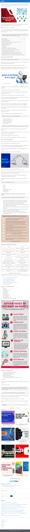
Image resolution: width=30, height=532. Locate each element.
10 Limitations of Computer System (8, 278)
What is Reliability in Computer (7, 283)
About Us (2, 526)
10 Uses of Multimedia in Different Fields (9, 279)
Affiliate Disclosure (4, 521)
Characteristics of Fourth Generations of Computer (10, 282)
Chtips (2, 1)
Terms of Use (3, 522)
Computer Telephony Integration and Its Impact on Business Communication (11, 511)
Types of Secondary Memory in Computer (9, 281)
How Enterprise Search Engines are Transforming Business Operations (11, 505)
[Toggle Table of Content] (24, 39)
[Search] (11, 496)
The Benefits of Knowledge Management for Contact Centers (9, 502)
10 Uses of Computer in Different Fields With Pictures (10, 277)
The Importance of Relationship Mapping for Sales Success (9, 508)
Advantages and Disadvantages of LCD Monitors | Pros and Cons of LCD (11, 51)
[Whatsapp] (10, 480)
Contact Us (2, 519)
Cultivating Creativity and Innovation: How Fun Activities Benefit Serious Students (12, 510)
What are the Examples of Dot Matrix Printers (8, 486)
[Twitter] (13, 480)
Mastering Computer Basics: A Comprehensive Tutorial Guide (9, 515)
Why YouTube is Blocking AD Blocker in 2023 (8, 50)
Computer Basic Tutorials (6, 284)
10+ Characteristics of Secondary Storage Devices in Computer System (11, 49)
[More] (18, 480)
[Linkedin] (14, 480)
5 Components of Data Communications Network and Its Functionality (11, 485)
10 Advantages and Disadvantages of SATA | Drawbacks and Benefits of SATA (12, 53)
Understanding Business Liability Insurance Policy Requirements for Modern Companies (13, 507)
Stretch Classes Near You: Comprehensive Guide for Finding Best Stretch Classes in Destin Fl (14, 504)
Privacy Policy (3, 525)
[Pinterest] (16, 480)
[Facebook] (11, 480)
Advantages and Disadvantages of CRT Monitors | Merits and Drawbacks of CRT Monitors (13, 54)
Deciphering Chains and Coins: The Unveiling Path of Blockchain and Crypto (11, 52)
